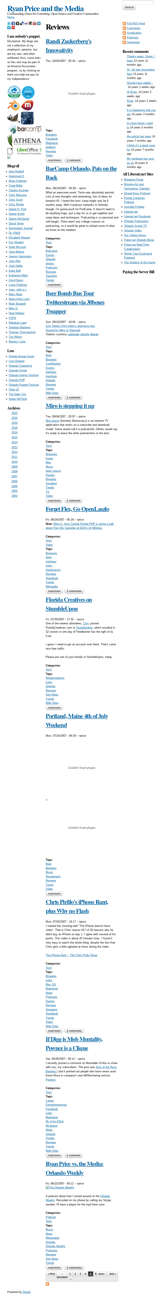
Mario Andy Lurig (19, 299)
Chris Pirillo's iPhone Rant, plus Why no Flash (77, 906)
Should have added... (140, 83)
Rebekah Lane (17, 322)
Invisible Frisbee (134, 206)
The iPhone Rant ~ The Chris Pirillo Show (71, 955)
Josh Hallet (16, 265)
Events (50, 255)
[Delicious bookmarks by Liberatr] (22, 22)
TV (47, 491)
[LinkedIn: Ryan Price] (39, 22)
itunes (49, 458)
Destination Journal (20, 228)
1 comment (73, 160)
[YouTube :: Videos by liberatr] (35, 22)
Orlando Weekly (55, 1246)
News (49, 992)
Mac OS (51, 984)
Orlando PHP (17, 380)
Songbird (51, 483)
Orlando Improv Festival (23, 375)
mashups (51, 376)
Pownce (51, 1079)
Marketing (52, 143)
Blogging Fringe (133, 179)
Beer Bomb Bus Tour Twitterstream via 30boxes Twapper (75, 302)
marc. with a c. (18, 289)
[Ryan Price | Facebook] (14, 22)
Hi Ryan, (132, 91)
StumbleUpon (84, 627)
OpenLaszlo (53, 569)
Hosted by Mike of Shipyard (63, 330)
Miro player (52, 420)
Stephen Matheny (20, 327)
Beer (48, 355)
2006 (15, 481)
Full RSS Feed (136, 23)
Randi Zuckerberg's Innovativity (68, 45)
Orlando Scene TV (135, 225)
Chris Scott (16, 199)
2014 (15, 442)
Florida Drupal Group (21, 356)
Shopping (51, 1009)
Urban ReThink (18, 399)
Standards (52, 578)
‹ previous (62, 1275)
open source (53, 470)
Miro (48, 462)
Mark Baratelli (17, 303)
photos (50, 263)
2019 (15, 422)
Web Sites (52, 393)
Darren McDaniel (19, 218)
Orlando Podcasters (136, 221)
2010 (15, 461)
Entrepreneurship (56, 1104)
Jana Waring (16, 251)
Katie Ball (15, 270)
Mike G (13, 308)
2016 (15, 432)
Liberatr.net (131, 211)
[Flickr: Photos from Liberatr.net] (26, 22)
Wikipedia (52, 586)
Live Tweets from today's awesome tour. (70, 326)
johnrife (84, 334)
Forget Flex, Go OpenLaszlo (77, 508)
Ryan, (130, 100)
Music (49, 466)
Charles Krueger (19, 190)
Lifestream (133, 42)
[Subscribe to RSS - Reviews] (47, 1283)
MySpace (51, 1125)
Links (49, 565)
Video (49, 155)
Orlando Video (133, 230)
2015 (15, 437)
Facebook (52, 138)
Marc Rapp (15, 294)
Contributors (53, 363)
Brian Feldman (18, 181)
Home (11, 17)
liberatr (94, 334)
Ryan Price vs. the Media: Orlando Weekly (74, 1168)
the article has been (139, 136)
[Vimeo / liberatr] (9, 27)
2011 (14, 457)
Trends (50, 280)
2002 (15, 495)
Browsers (51, 454)
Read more (55, 160)
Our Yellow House (135, 235)
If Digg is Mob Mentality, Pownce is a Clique (74, 1043)
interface (51, 372)
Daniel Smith (17, 213)
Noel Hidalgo (16, 313)
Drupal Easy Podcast (137, 193)
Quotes (50, 475)
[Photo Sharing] (60, 1187)
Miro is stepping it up (70, 405)
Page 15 (14, 389)
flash (49, 557)
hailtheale (73, 334)
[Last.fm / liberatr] (13, 27)
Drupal (27, 1292)
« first (51, 1273)
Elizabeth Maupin (19, 237)
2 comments (74, 1030)
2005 (15, 486)
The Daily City (17, 394)
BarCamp (51, 250)
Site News (52, 694)
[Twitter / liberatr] (9, 22)
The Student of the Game (139, 262)
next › (101, 1273)
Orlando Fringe (18, 370)
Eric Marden (16, 242)
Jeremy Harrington (20, 256)
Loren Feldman (18, 284)
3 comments (74, 591)
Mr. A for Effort (55, 1121)
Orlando (50, 259)
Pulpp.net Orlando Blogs (139, 240)
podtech (51, 147)
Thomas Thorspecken (22, 332)
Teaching (51, 275)
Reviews (51, 151)
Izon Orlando (17, 361)
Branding (51, 134)
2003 (15, 491)
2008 (15, 471)
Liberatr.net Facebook (137, 216)
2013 (15, 447)
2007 (15, 476)
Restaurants (53, 876)
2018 (15, 427)
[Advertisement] (140, 339)
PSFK (12, 318)
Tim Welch (15, 336)
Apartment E (16, 176)
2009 (15, 466)
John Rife (14, 261)
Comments (133, 28)
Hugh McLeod (17, 247)
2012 (15, 452)
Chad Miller (16, 185)
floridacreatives (55, 678)
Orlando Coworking (20, 365)
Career (50, 1100)
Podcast (51, 1217)
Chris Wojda (16, 204)
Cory (86, 623)
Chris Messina (17, 195)
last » (113, 1273)
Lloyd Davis (16, 280)
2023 (15, 413)
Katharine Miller (18, 275)
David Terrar (16, 223)
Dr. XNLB (14, 232)
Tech (49, 242)
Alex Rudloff (16, 171)
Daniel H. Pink (17, 209)
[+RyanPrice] (18, 22)
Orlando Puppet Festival (24, 384)
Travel (49, 884)
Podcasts (51, 267)
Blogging (51, 359)
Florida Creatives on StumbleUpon (69, 604)
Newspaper (52, 1237)
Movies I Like (17, 341)
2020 (15, 418)
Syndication (134, 32)
